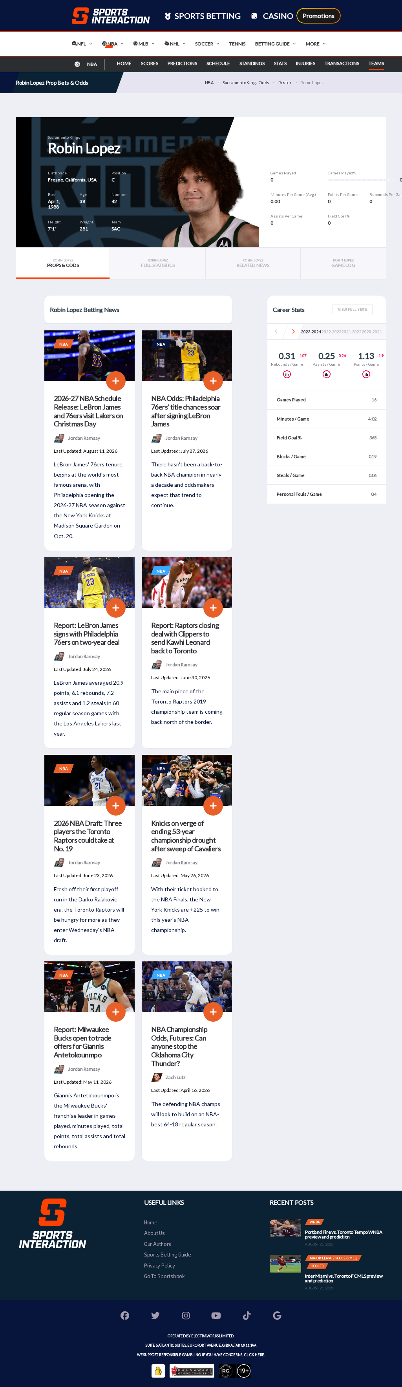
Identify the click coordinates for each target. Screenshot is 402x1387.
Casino (277, 15)
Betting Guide (272, 44)
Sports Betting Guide (167, 1254)
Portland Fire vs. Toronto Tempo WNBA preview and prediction (343, 1234)
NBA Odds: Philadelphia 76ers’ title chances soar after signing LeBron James (186, 411)
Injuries (305, 63)
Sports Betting (207, 15)
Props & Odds (63, 263)
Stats (280, 63)
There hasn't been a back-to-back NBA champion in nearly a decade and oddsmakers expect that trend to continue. (186, 484)
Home (124, 63)
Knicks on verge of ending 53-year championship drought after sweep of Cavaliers (186, 836)
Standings (252, 63)
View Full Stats (352, 309)
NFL (81, 44)
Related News (253, 263)
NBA (112, 44)
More (313, 44)
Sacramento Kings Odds (246, 82)
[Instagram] (186, 1316)
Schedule (218, 63)
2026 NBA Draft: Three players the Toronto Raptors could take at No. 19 (88, 836)
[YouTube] (216, 1316)
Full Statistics (157, 263)
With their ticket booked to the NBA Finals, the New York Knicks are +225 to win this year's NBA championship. (185, 909)
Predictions (182, 63)
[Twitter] (155, 1316)
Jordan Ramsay (84, 438)
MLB (143, 44)
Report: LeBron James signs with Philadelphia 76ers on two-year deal (86, 633)
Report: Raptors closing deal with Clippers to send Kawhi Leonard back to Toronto (185, 638)
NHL (174, 44)
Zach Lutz (176, 1077)
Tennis (237, 44)
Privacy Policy (159, 1265)
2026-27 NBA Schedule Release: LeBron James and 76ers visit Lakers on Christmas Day (88, 411)
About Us (154, 1233)
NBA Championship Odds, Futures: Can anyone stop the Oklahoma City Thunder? (179, 1046)
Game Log (343, 263)
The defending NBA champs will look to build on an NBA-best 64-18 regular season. (185, 1114)
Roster (285, 82)
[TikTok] (247, 1316)
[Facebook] (125, 1316)
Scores (149, 63)
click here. (254, 1355)
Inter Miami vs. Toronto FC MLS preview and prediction (343, 1278)
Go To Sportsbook (164, 1276)
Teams (376, 63)
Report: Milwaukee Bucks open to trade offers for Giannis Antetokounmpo (82, 1042)
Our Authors (157, 1244)
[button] (293, 331)
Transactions (342, 63)
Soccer (204, 44)
